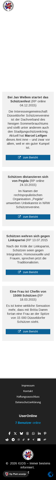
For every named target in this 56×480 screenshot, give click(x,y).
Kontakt (28, 391)
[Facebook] (10, 433)
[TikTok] (24, 439)
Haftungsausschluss (28, 396)
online (28, 422)
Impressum (28, 385)
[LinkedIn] (39, 433)
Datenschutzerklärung (28, 402)
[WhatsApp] (33, 433)
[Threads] (27, 433)
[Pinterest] (45, 433)
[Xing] (33, 439)
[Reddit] (7, 439)
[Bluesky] (21, 433)
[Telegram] (13, 439)
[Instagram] (19, 439)
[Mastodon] (29, 439)
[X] (15, 433)
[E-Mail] (38, 439)
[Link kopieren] (45, 439)
